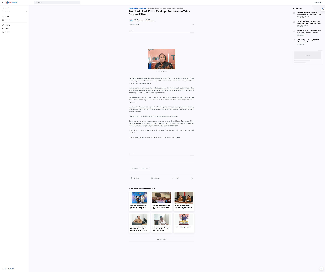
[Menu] (3, 2)
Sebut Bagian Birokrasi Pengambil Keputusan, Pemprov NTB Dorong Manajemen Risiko (308, 40)
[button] (36, 2)
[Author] (139, 21)
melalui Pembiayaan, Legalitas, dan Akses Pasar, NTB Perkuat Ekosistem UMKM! (308, 22)
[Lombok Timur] (145, 168)
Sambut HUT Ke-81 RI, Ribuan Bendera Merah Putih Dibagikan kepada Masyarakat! (309, 31)
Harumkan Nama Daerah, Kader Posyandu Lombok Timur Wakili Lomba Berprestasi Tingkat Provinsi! (309, 13)
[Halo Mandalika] (11, 2)
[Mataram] (306, 25)
